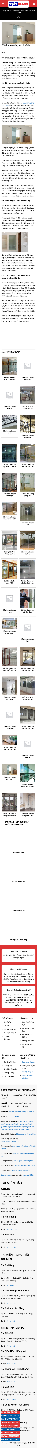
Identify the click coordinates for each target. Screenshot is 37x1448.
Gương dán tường (28, 1062)
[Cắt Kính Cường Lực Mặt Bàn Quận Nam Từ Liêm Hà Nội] (27, 569)
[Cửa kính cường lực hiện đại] (27, 744)
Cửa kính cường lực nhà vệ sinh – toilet (9, 518)
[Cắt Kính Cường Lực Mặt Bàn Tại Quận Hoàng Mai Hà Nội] (27, 656)
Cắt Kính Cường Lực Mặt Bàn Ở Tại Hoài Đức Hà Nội (9, 670)
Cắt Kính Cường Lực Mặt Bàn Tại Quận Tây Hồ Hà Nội (27, 728)
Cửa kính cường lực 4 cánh (9, 611)
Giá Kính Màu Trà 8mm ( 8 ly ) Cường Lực (27, 786)
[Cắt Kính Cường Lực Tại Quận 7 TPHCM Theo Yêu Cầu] (9, 453)
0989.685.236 (12, 1346)
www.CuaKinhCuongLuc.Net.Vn (22, 1111)
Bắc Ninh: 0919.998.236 (9, 1419)
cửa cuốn (4, 1129)
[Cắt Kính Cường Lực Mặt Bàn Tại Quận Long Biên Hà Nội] (27, 453)
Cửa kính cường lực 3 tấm (27, 524)
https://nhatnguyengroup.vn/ (25, 1165)
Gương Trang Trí (27, 1072)
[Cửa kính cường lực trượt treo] (27, 366)
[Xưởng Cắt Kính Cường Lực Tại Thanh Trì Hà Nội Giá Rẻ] (27, 685)
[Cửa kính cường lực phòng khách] (9, 623)
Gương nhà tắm (6, 1175)
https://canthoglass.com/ (10, 1141)
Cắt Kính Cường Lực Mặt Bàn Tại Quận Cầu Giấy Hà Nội (9, 749)
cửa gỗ (21, 1129)
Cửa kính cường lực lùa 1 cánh (9, 778)
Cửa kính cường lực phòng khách (9, 632)
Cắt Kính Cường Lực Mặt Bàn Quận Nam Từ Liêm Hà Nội (27, 583)
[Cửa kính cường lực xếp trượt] (9, 482)
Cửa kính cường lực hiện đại (27, 756)
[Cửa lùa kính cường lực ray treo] (27, 482)
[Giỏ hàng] (34, 3)
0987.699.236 (12, 1229)
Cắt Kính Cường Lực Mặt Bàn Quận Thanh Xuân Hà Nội (27, 612)
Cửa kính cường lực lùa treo (27, 553)
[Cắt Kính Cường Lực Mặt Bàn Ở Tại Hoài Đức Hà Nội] (9, 656)
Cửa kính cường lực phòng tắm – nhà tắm (27, 816)
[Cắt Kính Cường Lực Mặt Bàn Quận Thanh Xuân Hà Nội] (27, 598)
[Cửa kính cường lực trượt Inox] (9, 685)
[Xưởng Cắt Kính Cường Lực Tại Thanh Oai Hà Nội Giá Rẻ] (9, 540)
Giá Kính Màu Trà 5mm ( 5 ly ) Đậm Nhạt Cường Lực (9, 379)
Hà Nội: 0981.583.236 (9, 1412)
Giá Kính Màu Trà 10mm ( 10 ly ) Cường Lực (9, 583)
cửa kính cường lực (12, 1124)
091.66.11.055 (12, 1285)
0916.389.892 (12, 1247)
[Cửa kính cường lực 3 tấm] (27, 511)
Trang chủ (5, 11)
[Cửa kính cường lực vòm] (9, 422)
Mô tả (4, 53)
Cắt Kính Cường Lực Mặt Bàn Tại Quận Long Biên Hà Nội (27, 467)
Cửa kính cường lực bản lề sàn (9, 407)
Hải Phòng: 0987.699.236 (10, 1415)
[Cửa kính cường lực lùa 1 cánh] (9, 769)
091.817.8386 (13, 1117)
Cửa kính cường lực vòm (9, 432)
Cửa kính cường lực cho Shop (27, 436)
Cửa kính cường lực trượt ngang (9, 727)
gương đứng (5, 1127)
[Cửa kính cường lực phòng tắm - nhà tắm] (27, 802)
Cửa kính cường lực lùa (27, 640)
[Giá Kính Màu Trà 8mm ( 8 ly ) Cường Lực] (27, 773)
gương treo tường (18, 1146)
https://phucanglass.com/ (21, 1170)
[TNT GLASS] (18, 4)
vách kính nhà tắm (16, 1127)
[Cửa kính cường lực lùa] (27, 627)
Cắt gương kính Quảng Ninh (26, 1134)
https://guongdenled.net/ (21, 1153)
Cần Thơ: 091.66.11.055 (9, 1426)
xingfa (27, 1129)
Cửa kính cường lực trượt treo (27, 378)
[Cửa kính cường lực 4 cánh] (9, 598)
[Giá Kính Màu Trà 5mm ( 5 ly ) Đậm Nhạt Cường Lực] (9, 366)
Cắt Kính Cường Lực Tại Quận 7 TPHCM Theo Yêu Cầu (9, 467)
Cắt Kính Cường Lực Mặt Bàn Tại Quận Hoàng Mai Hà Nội (27, 670)
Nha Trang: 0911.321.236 (10, 1436)
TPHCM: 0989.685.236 (9, 1422)
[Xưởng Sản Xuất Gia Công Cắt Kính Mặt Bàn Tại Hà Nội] (9, 802)
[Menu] (3, 3)
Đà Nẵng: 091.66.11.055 (9, 1433)
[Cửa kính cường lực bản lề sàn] (9, 395)
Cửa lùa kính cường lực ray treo (27, 495)
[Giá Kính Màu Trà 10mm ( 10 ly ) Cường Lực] (9, 569)
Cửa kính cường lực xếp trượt (9, 495)
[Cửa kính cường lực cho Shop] (27, 424)
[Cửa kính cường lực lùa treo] (27, 540)
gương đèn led (28, 1127)
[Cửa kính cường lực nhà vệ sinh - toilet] (9, 508)
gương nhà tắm (28, 1175)
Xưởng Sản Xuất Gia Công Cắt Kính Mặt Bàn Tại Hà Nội (9, 816)
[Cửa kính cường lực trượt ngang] (9, 715)
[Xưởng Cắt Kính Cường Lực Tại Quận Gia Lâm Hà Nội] (27, 395)
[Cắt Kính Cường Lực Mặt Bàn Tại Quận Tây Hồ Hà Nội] (27, 715)
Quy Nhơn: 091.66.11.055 (10, 1439)
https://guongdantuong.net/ (23, 1161)
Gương (27, 1146)
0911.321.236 (12, 1303)
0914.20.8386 (12, 1399)
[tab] (18, 53)
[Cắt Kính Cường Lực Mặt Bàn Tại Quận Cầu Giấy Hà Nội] (9, 740)
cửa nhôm (21, 1121)
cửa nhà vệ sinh (13, 1129)
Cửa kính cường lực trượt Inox (9, 698)
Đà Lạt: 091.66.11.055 (9, 1429)
